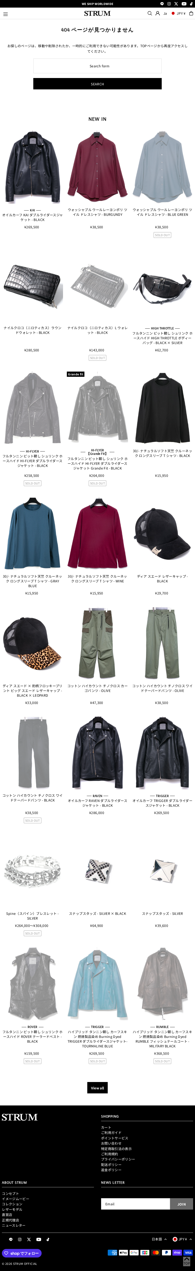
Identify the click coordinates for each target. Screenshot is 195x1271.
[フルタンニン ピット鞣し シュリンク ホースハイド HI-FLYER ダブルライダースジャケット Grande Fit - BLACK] (97, 408)
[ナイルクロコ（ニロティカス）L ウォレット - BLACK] (97, 285)
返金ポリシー (111, 1169)
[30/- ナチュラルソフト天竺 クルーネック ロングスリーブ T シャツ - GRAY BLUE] (32, 533)
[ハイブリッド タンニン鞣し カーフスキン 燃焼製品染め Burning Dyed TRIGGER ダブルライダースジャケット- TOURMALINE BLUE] (97, 983)
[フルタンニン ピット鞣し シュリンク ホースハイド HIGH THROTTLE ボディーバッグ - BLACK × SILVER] (162, 285)
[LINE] (162, 4)
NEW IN (97, 118)
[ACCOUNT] (158, 13)
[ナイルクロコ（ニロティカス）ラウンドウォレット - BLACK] (32, 285)
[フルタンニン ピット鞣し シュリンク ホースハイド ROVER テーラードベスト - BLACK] (32, 983)
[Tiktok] (191, 4)
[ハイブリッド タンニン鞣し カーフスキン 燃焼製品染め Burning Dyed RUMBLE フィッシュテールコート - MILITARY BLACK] (162, 983)
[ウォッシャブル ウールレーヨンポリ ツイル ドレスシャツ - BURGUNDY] (97, 167)
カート (106, 1127)
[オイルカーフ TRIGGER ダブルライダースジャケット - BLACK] (162, 752)
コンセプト (10, 1193)
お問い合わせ (111, 1143)
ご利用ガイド (111, 1132)
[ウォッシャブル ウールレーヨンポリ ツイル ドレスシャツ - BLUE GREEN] (162, 167)
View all (97, 1088)
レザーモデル (12, 1209)
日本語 (157, 1239)
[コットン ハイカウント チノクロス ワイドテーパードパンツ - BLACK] (32, 752)
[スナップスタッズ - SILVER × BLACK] (97, 870)
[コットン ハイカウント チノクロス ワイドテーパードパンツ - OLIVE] (162, 643)
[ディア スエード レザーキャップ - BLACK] (162, 533)
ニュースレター (13, 1225)
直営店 (7, 1214)
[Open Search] (150, 13)
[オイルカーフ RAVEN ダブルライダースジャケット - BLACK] (97, 752)
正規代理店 (10, 1220)
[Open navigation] (41, 13)
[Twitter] (176, 4)
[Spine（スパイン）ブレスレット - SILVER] (32, 870)
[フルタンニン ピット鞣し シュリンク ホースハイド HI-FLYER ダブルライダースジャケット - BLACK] (32, 408)
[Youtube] (184, 4)
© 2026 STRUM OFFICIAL (19, 1264)
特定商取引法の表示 (116, 1148)
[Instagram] (169, 4)
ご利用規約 (109, 1153)
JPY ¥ (181, 13)
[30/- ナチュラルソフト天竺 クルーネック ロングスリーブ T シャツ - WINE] (97, 533)
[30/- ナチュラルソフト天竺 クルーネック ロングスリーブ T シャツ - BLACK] (162, 408)
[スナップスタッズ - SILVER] (162, 870)
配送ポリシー (111, 1164)
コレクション (12, 1204)
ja (165, 13)
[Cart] (191, 13)
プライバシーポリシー (118, 1159)
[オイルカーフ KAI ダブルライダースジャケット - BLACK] (32, 167)
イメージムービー (15, 1198)
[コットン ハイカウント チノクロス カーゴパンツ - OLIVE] (97, 643)
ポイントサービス (114, 1138)
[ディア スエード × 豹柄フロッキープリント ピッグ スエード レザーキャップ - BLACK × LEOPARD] (32, 643)
